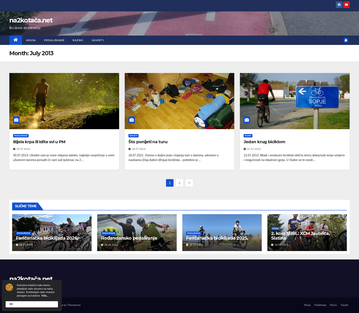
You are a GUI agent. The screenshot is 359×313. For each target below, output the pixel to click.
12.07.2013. (254, 149)
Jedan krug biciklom (264, 141)
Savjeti (98, 40)
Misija (31, 40)
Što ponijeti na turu (148, 141)
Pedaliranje (54, 40)
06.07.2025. (197, 245)
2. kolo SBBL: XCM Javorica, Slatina (300, 236)
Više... (45, 295)
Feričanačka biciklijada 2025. (217, 238)
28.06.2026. (112, 245)
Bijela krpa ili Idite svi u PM (39, 141)
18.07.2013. (139, 149)
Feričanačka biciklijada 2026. (47, 238)
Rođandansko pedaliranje (129, 238)
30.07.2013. (24, 149)
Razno (78, 40)
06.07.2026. (26, 245)
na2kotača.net (31, 20)
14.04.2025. (282, 245)
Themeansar (73, 305)
